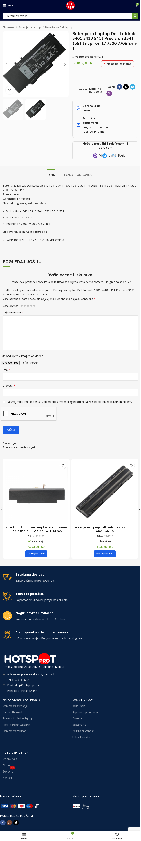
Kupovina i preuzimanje (86, 712)
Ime (6, 370)
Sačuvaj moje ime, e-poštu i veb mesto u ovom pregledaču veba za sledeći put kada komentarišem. (69, 402)
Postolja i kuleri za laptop (18, 718)
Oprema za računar (14, 731)
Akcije (6, 765)
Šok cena (8, 770)
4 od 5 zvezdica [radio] (30, 306)
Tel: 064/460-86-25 (18, 680)
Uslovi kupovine (81, 737)
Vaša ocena (10, 306)
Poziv (121, 155)
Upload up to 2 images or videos (22, 356)
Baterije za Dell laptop (59, 27)
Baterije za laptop (29, 27)
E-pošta (9, 386)
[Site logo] (70, 5)
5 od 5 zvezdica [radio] (33, 306)
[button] (6, 64)
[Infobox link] (70, 578)
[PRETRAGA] (135, 16)
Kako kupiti (78, 706)
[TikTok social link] (16, 822)
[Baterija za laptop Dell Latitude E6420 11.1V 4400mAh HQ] (104, 492)
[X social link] (126, 87)
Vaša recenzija (13, 312)
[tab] (51, 174)
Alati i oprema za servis (16, 724)
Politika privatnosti (83, 731)
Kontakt (7, 777)
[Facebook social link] (119, 87)
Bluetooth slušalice (14, 712)
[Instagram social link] (9, 822)
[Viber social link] (109, 93)
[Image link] (27, 806)
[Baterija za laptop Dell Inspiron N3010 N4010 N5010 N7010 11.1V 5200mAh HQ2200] (36, 492)
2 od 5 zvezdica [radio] (25, 306)
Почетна (8, 27)
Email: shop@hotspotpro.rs (23, 685)
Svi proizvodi (10, 759)
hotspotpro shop (15, 752)
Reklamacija (79, 724)
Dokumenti (79, 718)
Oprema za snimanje (15, 706)
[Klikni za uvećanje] (10, 90)
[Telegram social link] (132, 87)
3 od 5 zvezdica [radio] (27, 306)
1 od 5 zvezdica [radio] (22, 306)
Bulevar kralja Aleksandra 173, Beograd (30, 674)
